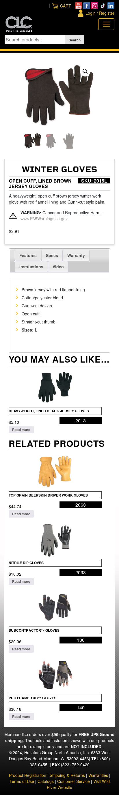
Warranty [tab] (76, 255)
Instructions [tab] (31, 266)
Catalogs (46, 781)
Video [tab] (58, 266)
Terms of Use (22, 781)
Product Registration (27, 775)
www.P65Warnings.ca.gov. (44, 218)
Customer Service (73, 781)
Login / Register (99, 13)
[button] (85, 71)
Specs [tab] (52, 255)
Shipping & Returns (67, 775)
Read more (21, 429)
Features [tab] (28, 255)
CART (65, 6)
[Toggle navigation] (106, 24)
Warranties (98, 775)
